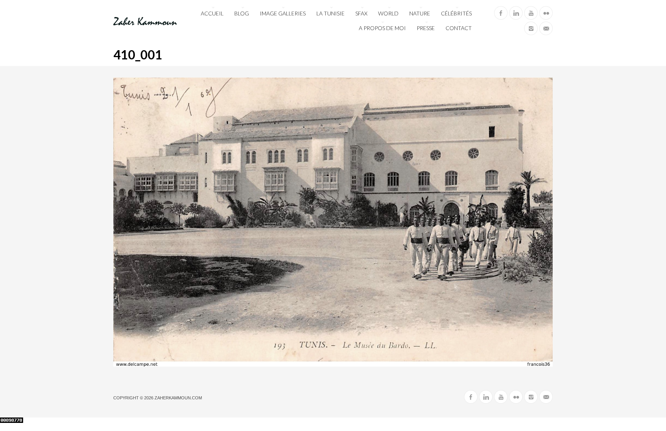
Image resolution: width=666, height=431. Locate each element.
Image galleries (283, 13)
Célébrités (456, 13)
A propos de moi (382, 28)
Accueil (212, 13)
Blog (241, 13)
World (388, 13)
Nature (419, 13)
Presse (426, 28)
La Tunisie (330, 13)
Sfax (361, 13)
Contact (459, 28)
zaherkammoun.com (178, 398)
